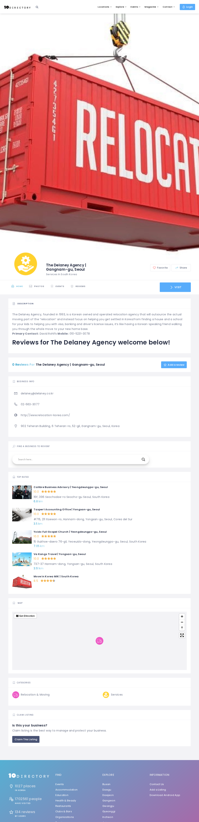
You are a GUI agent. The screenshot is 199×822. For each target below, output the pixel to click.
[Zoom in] (182, 616)
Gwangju (108, 806)
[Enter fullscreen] (182, 635)
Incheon (107, 817)
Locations (103, 6)
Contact (168, 6)
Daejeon (108, 795)
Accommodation (66, 790)
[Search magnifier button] (143, 459)
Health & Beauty (65, 800)
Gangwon (108, 800)
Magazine (150, 6)
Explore (120, 6)
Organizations (64, 817)
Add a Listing (158, 790)
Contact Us (157, 784)
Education (62, 795)
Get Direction (27, 616)
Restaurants (63, 806)
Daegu (106, 790)
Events (134, 6)
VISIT (178, 287)
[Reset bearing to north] (182, 628)
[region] (99, 641)
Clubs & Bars (63, 811)
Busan (106, 784)
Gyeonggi (108, 811)
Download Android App (165, 795)
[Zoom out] (182, 622)
